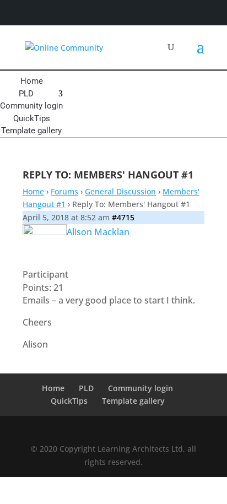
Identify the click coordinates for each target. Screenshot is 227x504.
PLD (26, 94)
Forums (64, 191)
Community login (31, 106)
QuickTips (31, 118)
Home (31, 81)
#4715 (123, 217)
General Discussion (120, 191)
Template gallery (31, 131)
